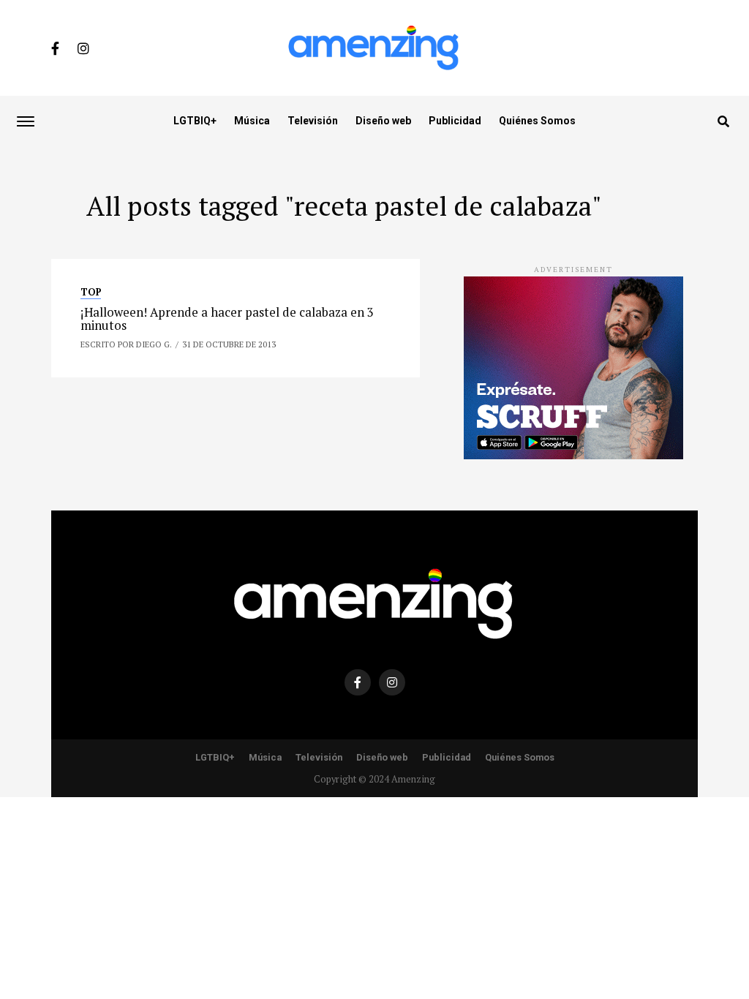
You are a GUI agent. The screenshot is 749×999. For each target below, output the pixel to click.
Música (252, 121)
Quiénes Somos (537, 121)
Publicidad (455, 121)
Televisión (312, 121)
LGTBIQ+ (195, 121)
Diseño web (383, 121)
